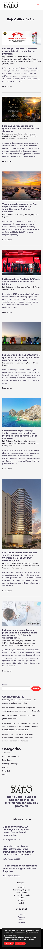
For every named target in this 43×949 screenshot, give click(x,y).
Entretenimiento (23, 136)
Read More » (7, 86)
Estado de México (9, 645)
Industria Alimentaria (20, 59)
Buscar (4, 685)
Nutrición (37, 61)
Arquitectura (6, 563)
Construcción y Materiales (12, 566)
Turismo (27, 214)
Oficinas (27, 645)
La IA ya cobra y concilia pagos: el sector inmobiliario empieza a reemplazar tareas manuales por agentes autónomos (17, 737)
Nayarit (17, 443)
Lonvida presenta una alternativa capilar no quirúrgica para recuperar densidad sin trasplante (18, 850)
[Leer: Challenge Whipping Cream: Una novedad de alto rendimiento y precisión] (21, 38)
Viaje (33, 214)
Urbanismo (6, 568)
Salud (4, 775)
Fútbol (11, 443)
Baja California (7, 134)
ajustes (31, 939)
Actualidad (6, 753)
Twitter (21, 920)
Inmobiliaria (27, 566)
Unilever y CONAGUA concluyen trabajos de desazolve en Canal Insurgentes (16, 831)
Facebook (21, 914)
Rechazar (20, 943)
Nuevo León (28, 61)
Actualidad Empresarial (10, 641)
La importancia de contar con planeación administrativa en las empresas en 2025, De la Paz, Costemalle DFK (19, 634)
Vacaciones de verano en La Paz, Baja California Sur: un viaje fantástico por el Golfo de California (19, 208)
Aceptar (9, 943)
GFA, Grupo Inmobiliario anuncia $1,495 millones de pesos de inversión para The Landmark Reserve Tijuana (19, 556)
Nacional (19, 61)
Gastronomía (7, 59)
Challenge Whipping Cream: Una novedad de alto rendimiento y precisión (19, 51)
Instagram (21, 922)
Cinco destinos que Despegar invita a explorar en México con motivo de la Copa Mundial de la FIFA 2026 (19, 434)
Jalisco (12, 61)
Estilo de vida (7, 760)
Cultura (5, 767)
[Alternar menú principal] (38, 5)
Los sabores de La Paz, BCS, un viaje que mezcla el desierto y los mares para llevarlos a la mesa (21, 357)
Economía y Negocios (10, 756)
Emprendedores (29, 643)
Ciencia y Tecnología (10, 764)
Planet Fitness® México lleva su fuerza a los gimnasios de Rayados (20, 868)
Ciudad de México (24, 57)
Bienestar (32, 134)
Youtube (21, 917)
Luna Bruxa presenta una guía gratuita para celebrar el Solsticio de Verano (20, 128)
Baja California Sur (9, 57)
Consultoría (17, 643)
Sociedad (6, 771)
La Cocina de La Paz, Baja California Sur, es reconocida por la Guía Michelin (21, 281)
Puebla (23, 443)
